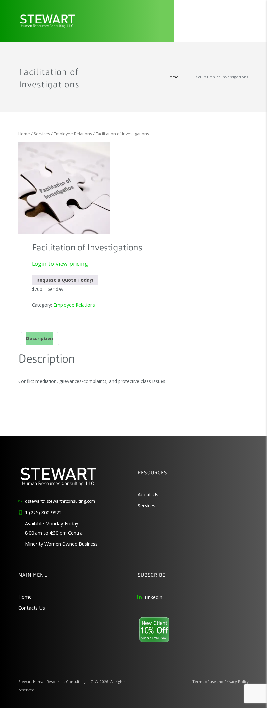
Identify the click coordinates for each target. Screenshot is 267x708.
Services (42, 134)
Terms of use (204, 681)
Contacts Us (31, 608)
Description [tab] (39, 338)
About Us (148, 494)
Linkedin (153, 597)
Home (172, 76)
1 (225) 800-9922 (43, 512)
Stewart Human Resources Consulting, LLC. (56, 681)
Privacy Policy (236, 681)
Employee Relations (73, 134)
